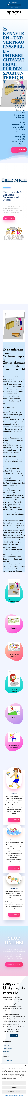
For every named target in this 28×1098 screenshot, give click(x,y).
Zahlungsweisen (7, 1048)
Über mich (14, 1035)
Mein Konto (14, 7)
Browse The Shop (13, 964)
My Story (8, 218)
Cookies (6, 1095)
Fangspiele (14, 628)
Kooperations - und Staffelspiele (14, 655)
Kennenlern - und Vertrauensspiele (14, 600)
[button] (25, 1065)
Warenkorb (6, 1051)
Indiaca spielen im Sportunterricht (14, 746)
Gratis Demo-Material (14, 5)
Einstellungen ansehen (14, 1091)
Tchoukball (14, 718)
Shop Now (18, 150)
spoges (14, 11)
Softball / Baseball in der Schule (14, 690)
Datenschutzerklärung (13, 1095)
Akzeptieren (14, 1083)
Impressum (21, 1095)
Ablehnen (14, 1087)
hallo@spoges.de (14, 2)
